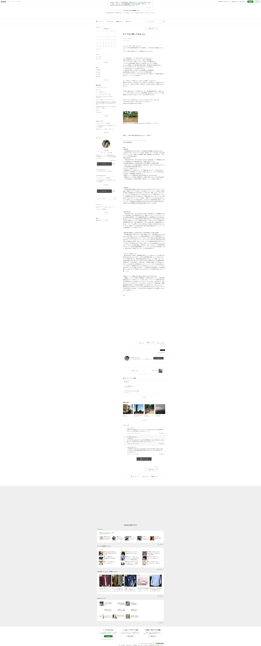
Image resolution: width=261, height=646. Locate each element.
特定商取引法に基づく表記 (154, 645)
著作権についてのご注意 (103, 220)
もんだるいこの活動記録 (101, 209)
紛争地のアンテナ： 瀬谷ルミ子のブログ (104, 129)
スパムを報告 (122, 645)
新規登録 (250, 1)
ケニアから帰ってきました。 (135, 34)
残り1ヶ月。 (151, 28)
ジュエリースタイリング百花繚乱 (103, 123)
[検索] (163, 21)
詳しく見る (130, 636)
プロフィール (103, 152)
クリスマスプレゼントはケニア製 (103, 94)
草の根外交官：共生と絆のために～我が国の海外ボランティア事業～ (106, 107)
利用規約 (135, 645)
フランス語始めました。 (101, 91)
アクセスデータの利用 (143, 645)
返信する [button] (162, 433)
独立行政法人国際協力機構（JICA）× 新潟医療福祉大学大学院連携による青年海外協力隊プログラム (106, 103)
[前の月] (101, 29)
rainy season (98, 112)
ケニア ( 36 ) (98, 56)
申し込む (152, 636)
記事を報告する (162, 352)
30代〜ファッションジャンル (104, 532)
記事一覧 (111, 21)
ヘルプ (162, 645)
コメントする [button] (151, 343)
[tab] (104, 532)
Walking (97, 110)
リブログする (161, 343)
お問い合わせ (129, 645)
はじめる (108, 636)
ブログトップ (101, 21)
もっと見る (144, 397)
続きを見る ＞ (113, 160)
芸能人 (113, 532)
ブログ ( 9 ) (98, 58)
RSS (98, 218)
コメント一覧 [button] (162, 346)
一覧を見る (106, 62)
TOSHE (128, 443)
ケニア (127, 40)
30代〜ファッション (125, 549)
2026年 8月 (106, 28)
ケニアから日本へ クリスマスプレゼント (105, 99)
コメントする (145, 459)
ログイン (257, 1)
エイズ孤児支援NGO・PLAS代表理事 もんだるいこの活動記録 (106, 126)
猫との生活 (101, 549)
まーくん (128, 433)
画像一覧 (120, 21)
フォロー (158, 358)
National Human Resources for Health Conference (104, 97)
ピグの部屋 (109, 152)
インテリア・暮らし (146, 549)
